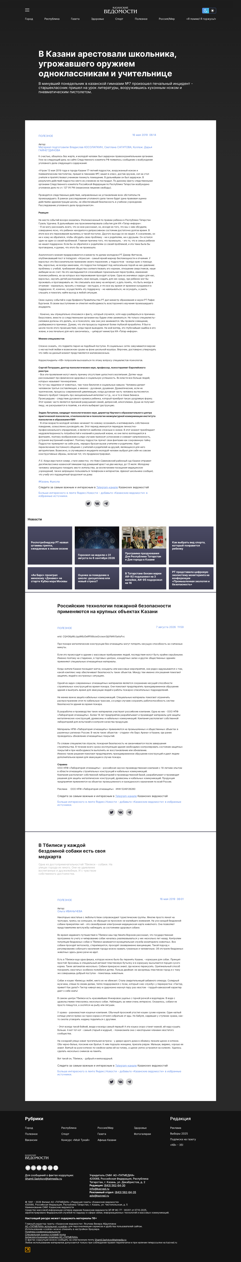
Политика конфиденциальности (42, 1231)
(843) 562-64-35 (125, 1192)
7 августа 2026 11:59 (170, 627)
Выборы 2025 (179, 1133)
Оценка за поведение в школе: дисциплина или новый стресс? (94, 578)
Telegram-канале (107, 487)
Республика (52, 18)
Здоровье (97, 18)
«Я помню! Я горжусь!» (201, 18)
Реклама (175, 1127)
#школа (55, 481)
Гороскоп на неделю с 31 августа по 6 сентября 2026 (96, 556)
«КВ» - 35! (176, 1144)
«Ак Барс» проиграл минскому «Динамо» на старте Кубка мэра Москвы (49, 578)
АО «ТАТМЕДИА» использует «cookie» (46, 1226)
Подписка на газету (183, 1139)
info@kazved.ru (99, 1188)
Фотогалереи (142, 1133)
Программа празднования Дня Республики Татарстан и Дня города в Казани (143, 556)
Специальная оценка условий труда (45, 1234)
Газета (75, 18)
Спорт (119, 18)
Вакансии (31, 1140)
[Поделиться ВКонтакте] (97, 503)
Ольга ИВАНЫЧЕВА (69, 911)
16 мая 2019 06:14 (144, 134)
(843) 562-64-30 (114, 1185)
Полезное (141, 18)
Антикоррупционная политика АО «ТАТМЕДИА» (51, 1237)
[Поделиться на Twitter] (88, 503)
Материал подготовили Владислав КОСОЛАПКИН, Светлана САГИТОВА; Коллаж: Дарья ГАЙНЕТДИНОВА (95, 149)
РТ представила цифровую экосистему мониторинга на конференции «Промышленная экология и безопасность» (191, 578)
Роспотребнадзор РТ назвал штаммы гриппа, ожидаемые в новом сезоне (49, 545)
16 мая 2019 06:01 (172, 899)
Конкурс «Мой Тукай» (75, 1140)
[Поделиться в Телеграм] (106, 503)
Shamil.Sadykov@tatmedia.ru (43, 1178)
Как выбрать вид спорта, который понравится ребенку (188, 545)
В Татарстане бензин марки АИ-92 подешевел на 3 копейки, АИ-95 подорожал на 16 (143, 578)
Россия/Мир (167, 18)
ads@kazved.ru (99, 1195)
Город (29, 18)
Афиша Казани (107, 1140)
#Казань (44, 481)
